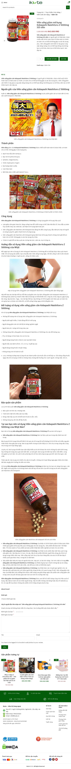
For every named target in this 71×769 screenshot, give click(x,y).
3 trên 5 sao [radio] (19, 611)
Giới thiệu (48, 709)
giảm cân (11, 148)
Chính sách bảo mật (50, 712)
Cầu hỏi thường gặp (63, 729)
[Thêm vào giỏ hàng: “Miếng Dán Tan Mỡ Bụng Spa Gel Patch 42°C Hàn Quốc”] (67, 660)
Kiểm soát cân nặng (43, 15)
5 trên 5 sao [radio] (22, 611)
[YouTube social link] (56, 759)
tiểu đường (24, 344)
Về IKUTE (48, 706)
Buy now (63, 59)
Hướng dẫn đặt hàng (63, 711)
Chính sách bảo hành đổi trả (63, 724)
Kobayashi (40, 18)
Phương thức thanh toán (62, 715)
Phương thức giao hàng (62, 720)
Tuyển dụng (49, 722)
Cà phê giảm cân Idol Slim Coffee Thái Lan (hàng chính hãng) (27, 677)
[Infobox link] (13, 693)
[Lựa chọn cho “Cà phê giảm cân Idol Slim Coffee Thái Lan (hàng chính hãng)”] (32, 660)
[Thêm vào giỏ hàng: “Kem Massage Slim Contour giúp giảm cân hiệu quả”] (49, 660)
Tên (2, 635)
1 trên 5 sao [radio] (16, 611)
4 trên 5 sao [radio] (21, 611)
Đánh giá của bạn (7, 611)
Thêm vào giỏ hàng (51, 59)
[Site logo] (35, 2)
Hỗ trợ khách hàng (63, 706)
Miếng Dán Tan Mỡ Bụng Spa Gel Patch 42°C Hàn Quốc (61, 677)
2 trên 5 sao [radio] (18, 611)
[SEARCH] (68, 7)
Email (38, 635)
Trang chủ (40, 12)
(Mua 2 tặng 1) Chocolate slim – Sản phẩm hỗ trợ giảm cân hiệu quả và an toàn (9, 678)
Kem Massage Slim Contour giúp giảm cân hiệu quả (44, 677)
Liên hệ (48, 719)
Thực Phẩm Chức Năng (52, 12)
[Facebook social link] (50, 759)
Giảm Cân (54, 15)
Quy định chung (50, 716)
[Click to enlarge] (4, 41)
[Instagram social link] (53, 759)
